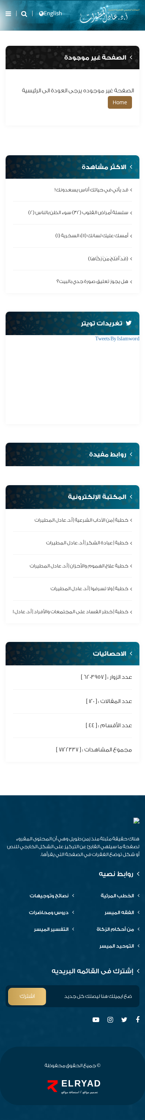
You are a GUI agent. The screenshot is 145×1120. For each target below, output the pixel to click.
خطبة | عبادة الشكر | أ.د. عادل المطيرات (87, 542)
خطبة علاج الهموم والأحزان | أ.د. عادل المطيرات (79, 566)
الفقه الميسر (119, 912)
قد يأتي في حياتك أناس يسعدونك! (91, 189)
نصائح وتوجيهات (49, 895)
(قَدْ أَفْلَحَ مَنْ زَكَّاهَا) (108, 258)
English (53, 13)
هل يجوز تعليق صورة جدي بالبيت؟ (92, 281)
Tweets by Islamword (117, 338)
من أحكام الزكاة (115, 929)
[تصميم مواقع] (52, 1086)
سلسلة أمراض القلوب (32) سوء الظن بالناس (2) (78, 212)
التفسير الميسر (51, 929)
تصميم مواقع (90, 1092)
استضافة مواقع (70, 1092)
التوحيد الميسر (116, 946)
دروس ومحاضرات (48, 912)
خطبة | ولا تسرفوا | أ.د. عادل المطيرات (89, 588)
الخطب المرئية (117, 895)
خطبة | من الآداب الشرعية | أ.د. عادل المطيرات (81, 520)
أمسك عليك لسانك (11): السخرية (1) (91, 235)
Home (120, 102)
